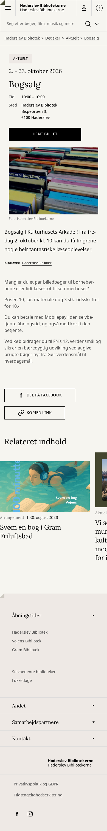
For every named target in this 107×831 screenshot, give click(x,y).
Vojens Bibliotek (26, 641)
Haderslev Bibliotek (22, 38)
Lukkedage (22, 681)
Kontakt (21, 738)
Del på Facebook (44, 395)
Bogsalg (91, 38)
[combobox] (53, 24)
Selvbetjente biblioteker (34, 672)
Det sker (52, 38)
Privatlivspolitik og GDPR (36, 784)
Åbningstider (26, 615)
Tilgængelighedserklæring (38, 795)
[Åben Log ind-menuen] (83, 8)
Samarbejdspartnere (35, 722)
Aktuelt (72, 38)
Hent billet (45, 134)
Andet (19, 706)
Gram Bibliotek (25, 650)
